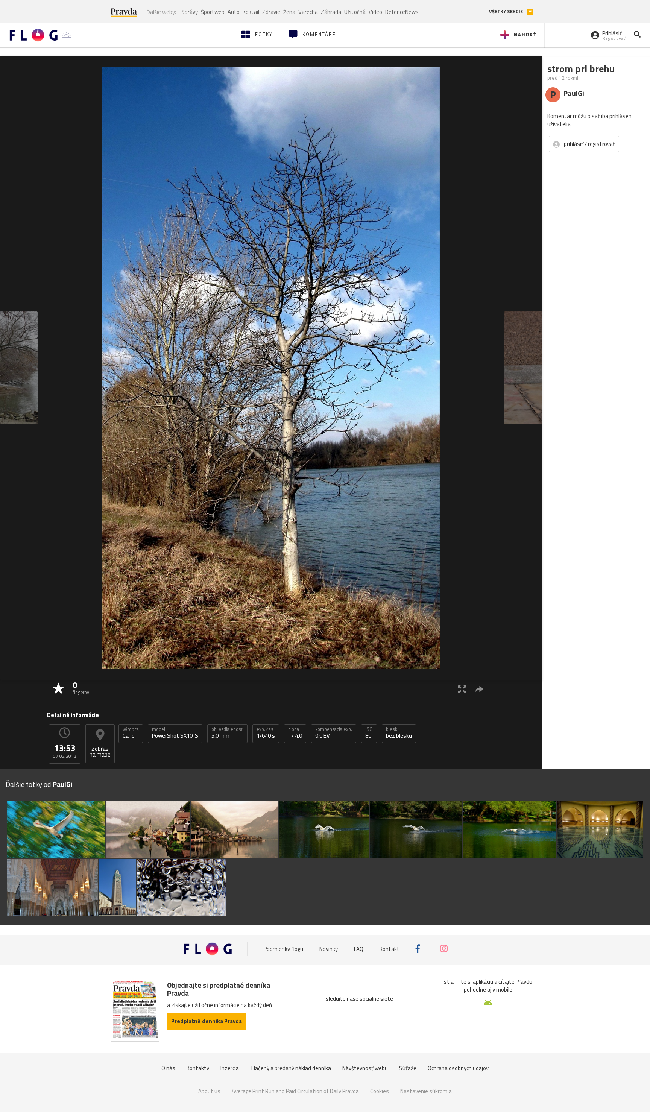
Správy (189, 12)
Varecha (308, 12)
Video (375, 12)
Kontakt (389, 948)
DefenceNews (402, 12)
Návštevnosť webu (365, 1068)
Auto (234, 12)
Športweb (213, 12)
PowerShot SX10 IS (175, 733)
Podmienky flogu (283, 948)
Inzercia (229, 1068)
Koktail (251, 12)
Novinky (328, 948)
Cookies (379, 1091)
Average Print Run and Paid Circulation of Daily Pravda (295, 1091)
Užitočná (355, 12)
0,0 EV (333, 733)
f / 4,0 (295, 733)
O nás (168, 1068)
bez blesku (399, 733)
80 (369, 733)
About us (209, 1091)
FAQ (358, 948)
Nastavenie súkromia (426, 1091)
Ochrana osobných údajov (458, 1068)
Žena (289, 12)
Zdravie (271, 12)
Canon (131, 733)
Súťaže (407, 1068)
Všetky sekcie (506, 11)
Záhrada (331, 12)
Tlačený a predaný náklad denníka (290, 1068)
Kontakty (198, 1068)
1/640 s (266, 733)
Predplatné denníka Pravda (206, 1021)
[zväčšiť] (462, 689)
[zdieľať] (479, 689)
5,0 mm (227, 733)
